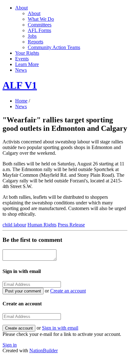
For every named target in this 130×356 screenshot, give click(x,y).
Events (22, 58)
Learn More (27, 64)
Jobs (32, 36)
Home (21, 100)
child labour (14, 224)
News (21, 70)
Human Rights (41, 224)
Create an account (68, 290)
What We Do (41, 19)
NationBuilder (43, 350)
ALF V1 (20, 85)
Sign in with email (60, 328)
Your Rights (27, 53)
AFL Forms (39, 30)
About (21, 7)
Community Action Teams (54, 47)
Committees (39, 24)
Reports (35, 41)
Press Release (71, 224)
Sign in (10, 345)
